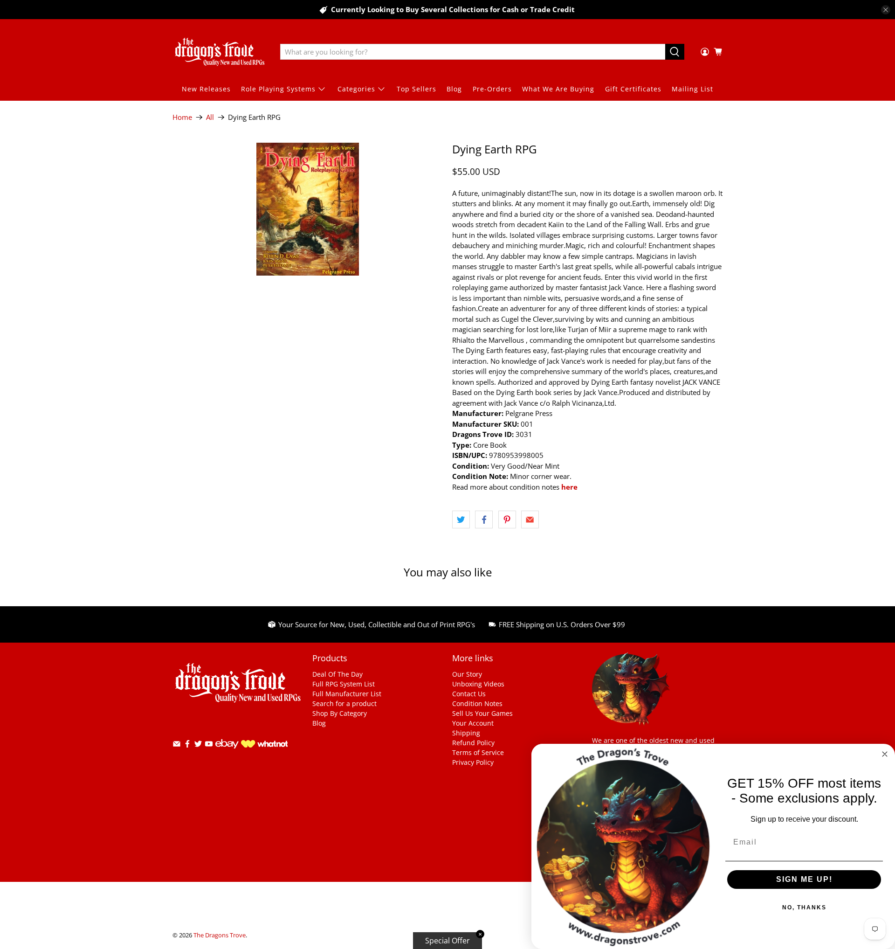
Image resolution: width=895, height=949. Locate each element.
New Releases (206, 88)
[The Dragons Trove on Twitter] (198, 745)
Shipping (466, 732)
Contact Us (469, 693)
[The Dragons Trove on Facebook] (187, 745)
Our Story (467, 674)
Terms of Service (478, 752)
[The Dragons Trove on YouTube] (209, 745)
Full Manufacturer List (346, 693)
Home (182, 117)
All (210, 117)
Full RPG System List (343, 683)
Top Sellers (416, 88)
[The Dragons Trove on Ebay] (227, 752)
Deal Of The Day (337, 674)
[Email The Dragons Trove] (176, 745)
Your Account (473, 723)
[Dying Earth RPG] (307, 209)
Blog (454, 88)
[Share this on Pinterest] (507, 519)
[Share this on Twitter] (461, 519)
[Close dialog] (884, 754)
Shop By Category (339, 713)
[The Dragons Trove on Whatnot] (264, 745)
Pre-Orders (492, 88)
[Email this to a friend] (530, 519)
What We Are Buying (558, 88)
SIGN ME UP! (804, 879)
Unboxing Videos (478, 683)
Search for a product (344, 703)
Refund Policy (473, 742)
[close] (885, 9)
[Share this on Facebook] (484, 519)
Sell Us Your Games (482, 713)
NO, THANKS (804, 907)
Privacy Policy (473, 762)
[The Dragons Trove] (219, 52)
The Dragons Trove (219, 935)
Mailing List (692, 88)
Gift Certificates (633, 88)
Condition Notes (477, 703)
